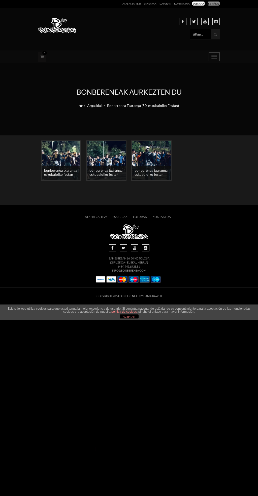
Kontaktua (182, 3)
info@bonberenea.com (129, 270)
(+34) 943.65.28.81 (129, 266)
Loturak (165, 3)
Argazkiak (95, 105)
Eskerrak (150, 3)
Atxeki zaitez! (131, 3)
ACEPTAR (129, 316)
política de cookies (124, 311)
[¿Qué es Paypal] (101, 279)
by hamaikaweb (150, 296)
